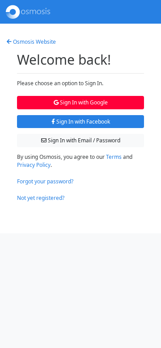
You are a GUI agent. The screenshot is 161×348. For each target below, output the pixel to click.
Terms (114, 157)
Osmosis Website (34, 42)
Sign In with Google (83, 102)
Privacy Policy (34, 165)
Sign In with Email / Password (83, 140)
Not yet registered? (40, 198)
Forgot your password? (45, 181)
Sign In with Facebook (82, 121)
